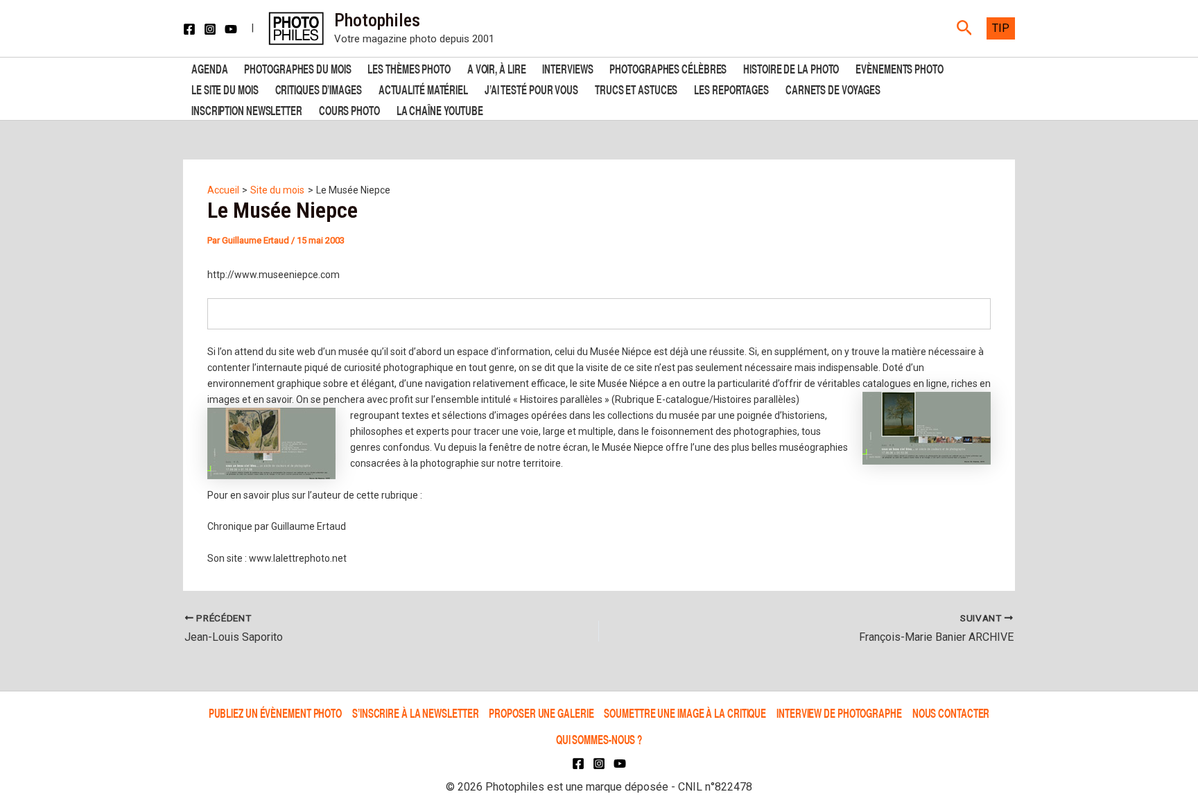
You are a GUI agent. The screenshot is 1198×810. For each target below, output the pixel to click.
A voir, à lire (496, 67)
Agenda (209, 67)
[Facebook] (189, 29)
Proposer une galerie (541, 712)
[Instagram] (210, 29)
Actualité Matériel (423, 88)
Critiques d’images (318, 88)
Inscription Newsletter (246, 109)
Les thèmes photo (408, 67)
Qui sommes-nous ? (599, 739)
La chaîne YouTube (440, 109)
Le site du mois (225, 88)
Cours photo (349, 109)
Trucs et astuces (636, 88)
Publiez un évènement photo (275, 712)
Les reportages (731, 88)
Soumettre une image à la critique (685, 712)
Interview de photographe (839, 712)
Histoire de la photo (791, 67)
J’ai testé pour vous (531, 88)
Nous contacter (951, 712)
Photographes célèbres (668, 67)
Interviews (567, 67)
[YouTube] (231, 29)
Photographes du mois (297, 67)
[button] (964, 28)
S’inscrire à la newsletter (415, 712)
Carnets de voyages (832, 88)
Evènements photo (899, 67)
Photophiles (377, 20)
